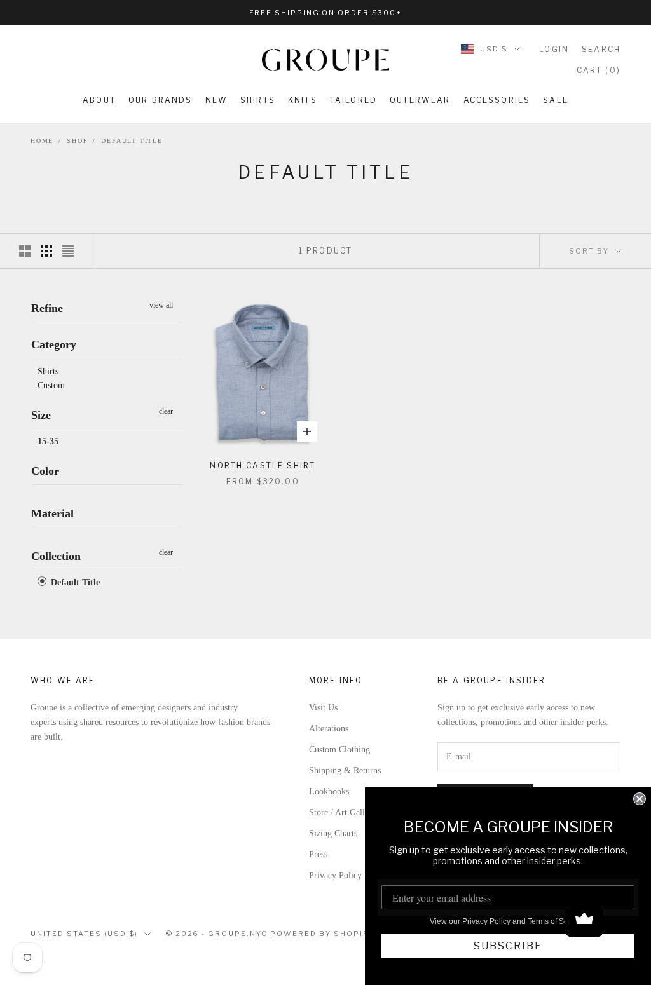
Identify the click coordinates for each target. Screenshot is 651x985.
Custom (51, 385)
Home (42, 140)
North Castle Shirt (262, 465)
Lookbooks (329, 791)
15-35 (48, 441)
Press (318, 854)
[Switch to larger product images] (25, 251)
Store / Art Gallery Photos (356, 812)
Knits (302, 100)
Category (53, 344)
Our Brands (160, 100)
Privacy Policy (335, 875)
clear (166, 411)
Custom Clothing (339, 749)
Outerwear (420, 100)
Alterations (328, 728)
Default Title (131, 140)
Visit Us (323, 707)
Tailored (353, 100)
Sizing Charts (333, 833)
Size (41, 415)
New (216, 100)
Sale (555, 100)
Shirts (257, 100)
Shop (77, 140)
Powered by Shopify (322, 933)
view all (161, 305)
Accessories (497, 100)
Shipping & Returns (345, 770)
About (99, 100)
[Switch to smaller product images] (46, 251)
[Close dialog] (639, 798)
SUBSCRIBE (508, 946)
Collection (56, 556)
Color (45, 471)
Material (52, 513)
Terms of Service (556, 921)
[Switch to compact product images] (68, 251)
